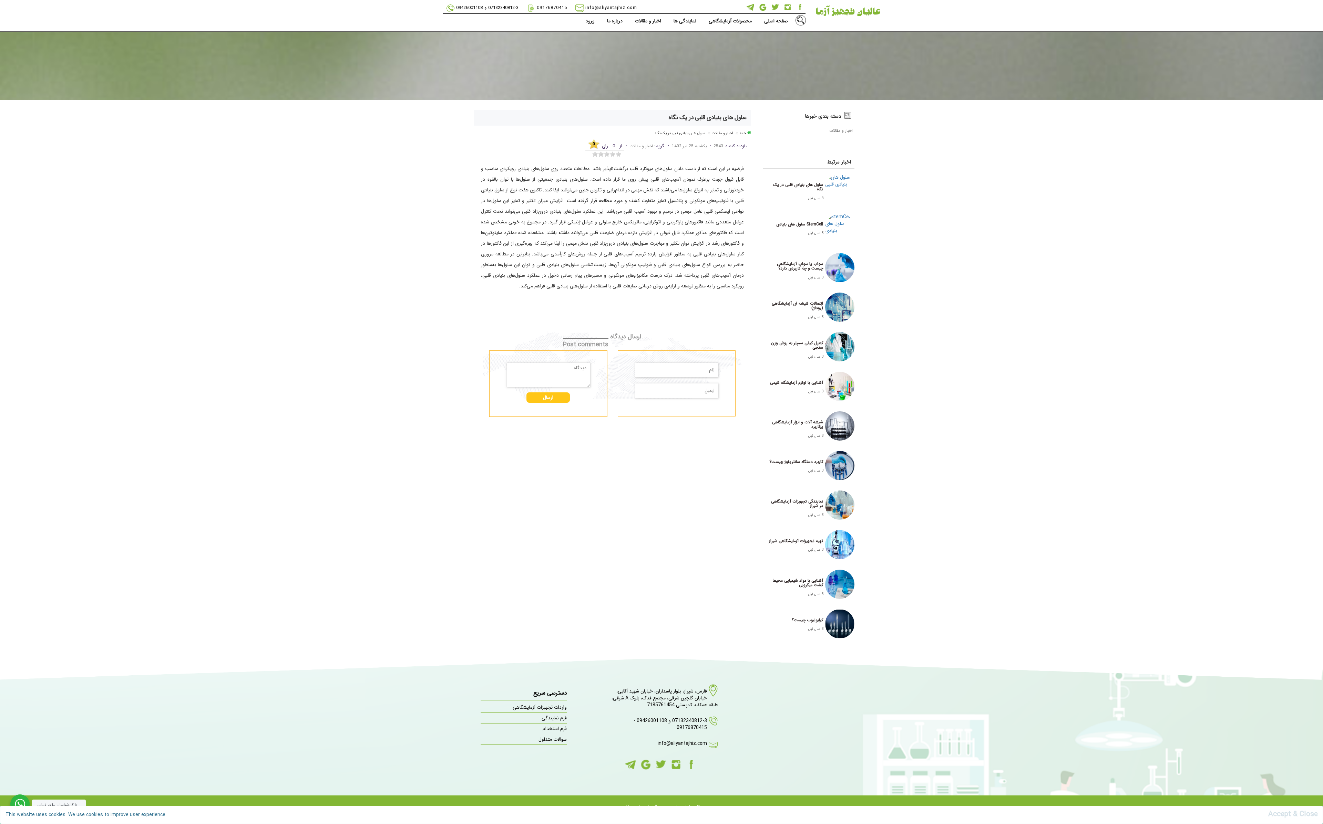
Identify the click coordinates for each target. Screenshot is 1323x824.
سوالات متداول (553, 739)
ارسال (548, 397)
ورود (590, 21)
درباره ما (615, 21)
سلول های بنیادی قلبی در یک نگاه (680, 133)
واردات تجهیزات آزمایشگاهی (540, 707)
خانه (743, 133)
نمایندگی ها (685, 21)
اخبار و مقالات (648, 21)
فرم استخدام (555, 728)
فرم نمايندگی (554, 718)
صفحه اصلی (776, 21)
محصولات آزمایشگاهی (730, 21)
